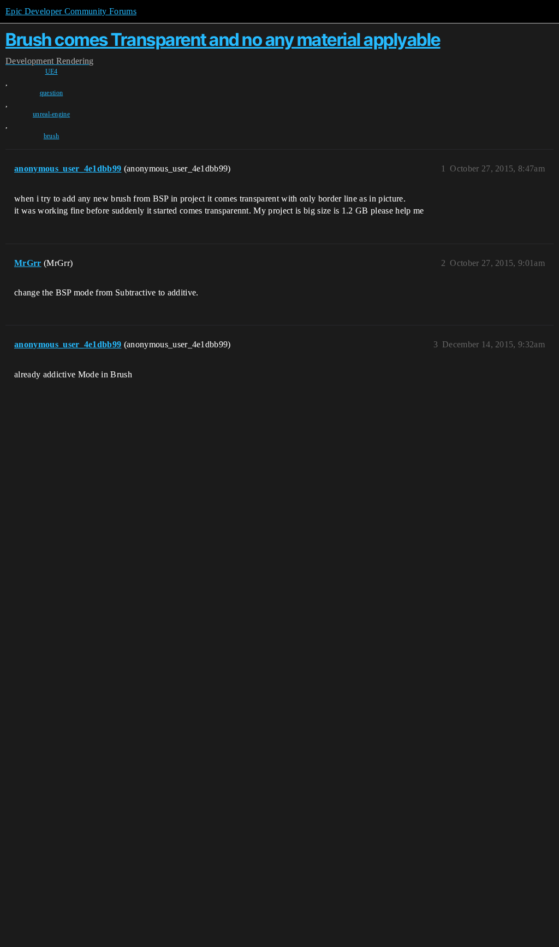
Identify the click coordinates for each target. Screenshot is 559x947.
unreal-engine (51, 114)
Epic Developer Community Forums (70, 11)
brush (52, 136)
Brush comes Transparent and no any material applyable (223, 39)
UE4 (51, 71)
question (51, 93)
